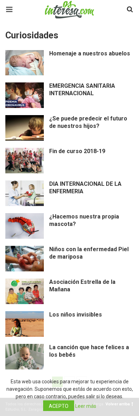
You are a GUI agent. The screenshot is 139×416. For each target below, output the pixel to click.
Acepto (58, 406)
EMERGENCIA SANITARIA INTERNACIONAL (82, 89)
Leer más (85, 406)
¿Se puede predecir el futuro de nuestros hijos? (88, 122)
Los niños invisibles (75, 314)
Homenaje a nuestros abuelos (89, 53)
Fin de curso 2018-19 (77, 151)
